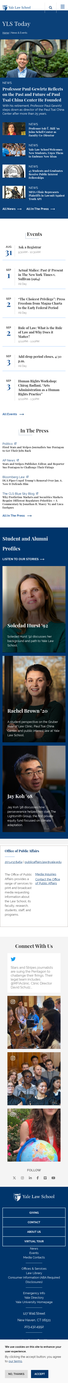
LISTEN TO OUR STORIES (20, 559)
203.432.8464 (13, 862)
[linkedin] (30, 1178)
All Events (10, 414)
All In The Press (37, 209)
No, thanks (16, 1374)
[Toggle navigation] (62, 6)
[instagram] (22, 1178)
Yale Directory (34, 1297)
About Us (34, 1231)
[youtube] (53, 1178)
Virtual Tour (34, 1241)
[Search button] (50, 11)
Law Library (34, 1273)
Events (34, 1253)
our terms (15, 1361)
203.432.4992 (34, 1327)
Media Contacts (34, 1257)
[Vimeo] (45, 1178)
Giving (34, 1212)
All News (9, 209)
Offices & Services (34, 1268)
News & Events (19, 32)
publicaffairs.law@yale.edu (43, 862)
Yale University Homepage (34, 1302)
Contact (34, 1222)
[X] (14, 1178)
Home (5, 32)
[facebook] (38, 1178)
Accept (39, 1374)
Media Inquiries (45, 874)
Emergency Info (34, 1293)
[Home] (17, 8)
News (34, 1248)
